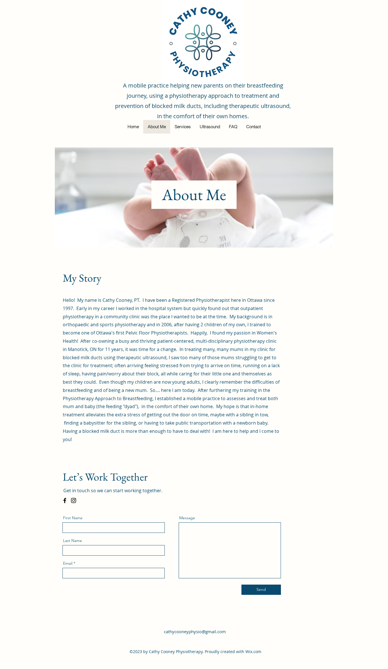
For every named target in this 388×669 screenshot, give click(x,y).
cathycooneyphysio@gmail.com (195, 631)
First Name (73, 518)
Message (187, 518)
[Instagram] (73, 500)
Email (67, 563)
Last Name (72, 541)
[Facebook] (64, 500)
